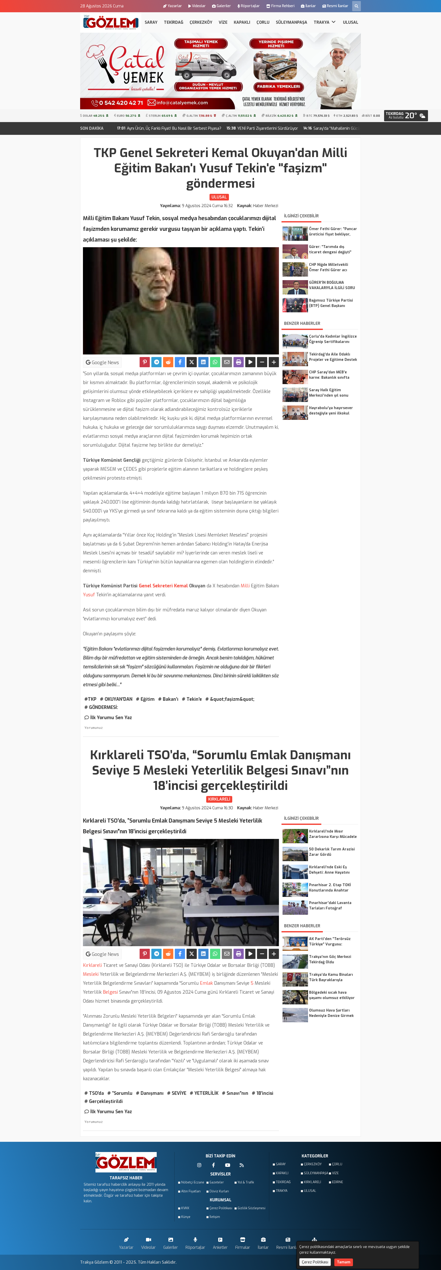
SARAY (151, 22)
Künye (185, 1217)
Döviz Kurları (219, 1191)
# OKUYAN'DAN (116, 699)
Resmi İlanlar (337, 6)
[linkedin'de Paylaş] (203, 362)
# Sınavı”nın (235, 1093)
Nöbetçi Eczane (192, 1182)
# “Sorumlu (119, 1093)
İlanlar (310, 6)
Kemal (180, 586)
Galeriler (224, 6)
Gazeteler (217, 1182)
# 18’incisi (262, 1093)
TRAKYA (322, 22)
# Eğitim (145, 699)
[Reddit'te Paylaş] (168, 362)
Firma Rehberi (283, 6)
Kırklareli (92, 965)
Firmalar (242, 1247)
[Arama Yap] (356, 6)
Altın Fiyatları (191, 1191)
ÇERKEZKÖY (201, 22)
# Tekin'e (192, 699)
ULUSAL (350, 22)
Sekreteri (162, 586)
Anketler (220, 1247)
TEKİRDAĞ (173, 22)
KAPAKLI (242, 22)
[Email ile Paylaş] (227, 362)
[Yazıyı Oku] (250, 362)
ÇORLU (263, 22)
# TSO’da (94, 1093)
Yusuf (89, 595)
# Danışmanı (150, 1093)
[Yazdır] (239, 362)
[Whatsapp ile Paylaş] (215, 362)
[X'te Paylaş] (192, 362)
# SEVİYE (176, 1093)
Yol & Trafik (246, 1182)
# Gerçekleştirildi (103, 1101)
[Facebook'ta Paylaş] (180, 362)
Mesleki (91, 974)
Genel (144, 586)
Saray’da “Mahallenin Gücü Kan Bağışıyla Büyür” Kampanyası (294, 128)
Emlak (206, 983)
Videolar (199, 6)
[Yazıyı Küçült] (262, 362)
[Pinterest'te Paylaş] (145, 362)
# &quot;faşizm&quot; (229, 699)
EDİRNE (337, 1182)
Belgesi (110, 992)
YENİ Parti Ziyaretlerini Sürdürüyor (195, 128)
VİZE (223, 22)
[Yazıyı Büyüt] (274, 362)
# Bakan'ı (168, 699)
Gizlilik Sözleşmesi (250, 1208)
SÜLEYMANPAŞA (291, 22)
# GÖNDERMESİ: (101, 707)
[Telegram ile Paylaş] (156, 362)
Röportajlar (250, 6)
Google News (105, 363)
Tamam (343, 1262)
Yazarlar (175, 6)
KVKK (185, 1208)
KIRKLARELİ (312, 1182)
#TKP (90, 699)
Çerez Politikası (221, 1208)
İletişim (215, 1217)
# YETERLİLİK (204, 1093)
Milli (244, 586)
